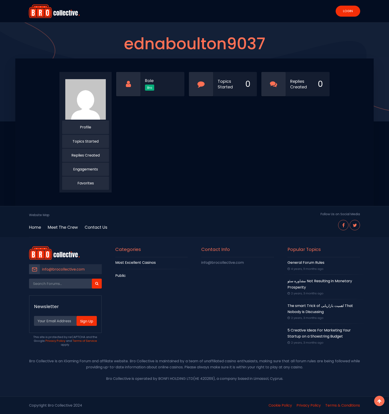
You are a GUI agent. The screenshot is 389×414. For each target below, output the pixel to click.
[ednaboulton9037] (85, 99)
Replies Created (85, 155)
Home (35, 227)
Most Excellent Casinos (135, 262)
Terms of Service (84, 341)
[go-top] (379, 401)
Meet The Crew (63, 227)
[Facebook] (343, 225)
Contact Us (96, 227)
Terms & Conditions (342, 405)
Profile (85, 127)
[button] (97, 284)
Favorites (85, 183)
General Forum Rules (305, 262)
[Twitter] (355, 225)
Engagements (85, 169)
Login (348, 11)
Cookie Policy (280, 405)
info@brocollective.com (63, 269)
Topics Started (85, 141)
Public (120, 275)
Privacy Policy (55, 341)
